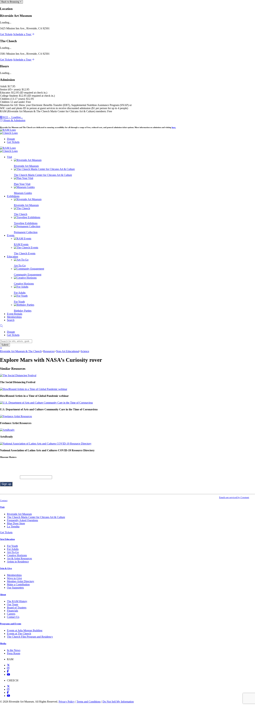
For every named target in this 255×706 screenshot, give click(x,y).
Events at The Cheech (19, 633)
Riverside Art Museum (19, 514)
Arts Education (7, 539)
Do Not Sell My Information (118, 701)
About (3, 594)
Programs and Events (10, 623)
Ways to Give (14, 578)
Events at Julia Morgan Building (24, 630)
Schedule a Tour (22, 34)
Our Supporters (15, 587)
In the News (13, 650)
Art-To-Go (13, 552)
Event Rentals (14, 313)
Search (10, 320)
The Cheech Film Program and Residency (30, 636)
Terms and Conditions (88, 701)
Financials (12, 610)
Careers (11, 613)
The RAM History (17, 601)
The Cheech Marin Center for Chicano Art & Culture (36, 517)
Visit (9, 156)
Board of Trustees (16, 607)
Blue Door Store (16, 523)
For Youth (12, 545)
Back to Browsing (10, 2)
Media (3, 643)
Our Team (12, 604)
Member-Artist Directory (20, 581)
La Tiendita (13, 526)
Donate (11, 138)
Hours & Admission (14, 120)
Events (10, 235)
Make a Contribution (18, 584)
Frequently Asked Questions (22, 520)
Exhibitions (13, 196)
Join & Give (6, 568)
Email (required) (10, 477)
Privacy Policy (67, 701)
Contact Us (13, 616)
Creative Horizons (17, 555)
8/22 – (12, 117)
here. (174, 127)
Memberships (14, 316)
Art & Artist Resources (19, 558)
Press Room (13, 653)
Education (12, 256)
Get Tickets (6, 34)
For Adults (13, 549)
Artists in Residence (18, 561)
